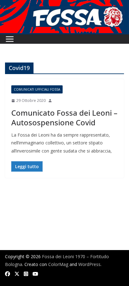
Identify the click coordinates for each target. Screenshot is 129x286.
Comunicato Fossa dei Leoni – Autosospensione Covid (64, 118)
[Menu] (9, 39)
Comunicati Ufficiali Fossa (37, 89)
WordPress (89, 264)
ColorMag (58, 264)
